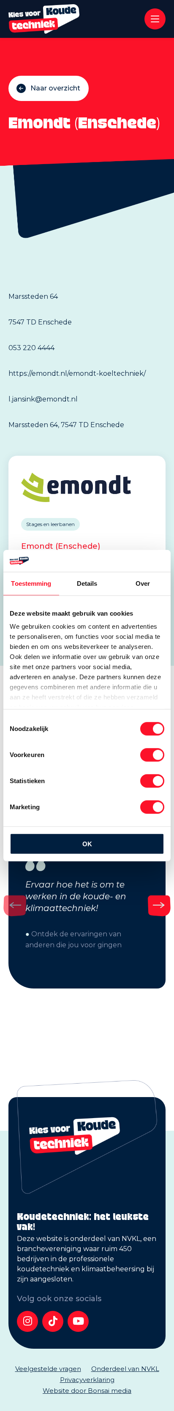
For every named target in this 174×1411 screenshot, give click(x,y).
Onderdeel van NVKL (125, 1369)
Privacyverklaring (87, 1380)
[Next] (159, 905)
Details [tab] (87, 583)
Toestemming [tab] (31, 583)
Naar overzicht (55, 88)
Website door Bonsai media (87, 1391)
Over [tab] (143, 583)
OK (87, 844)
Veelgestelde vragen (48, 1369)
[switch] (152, 755)
